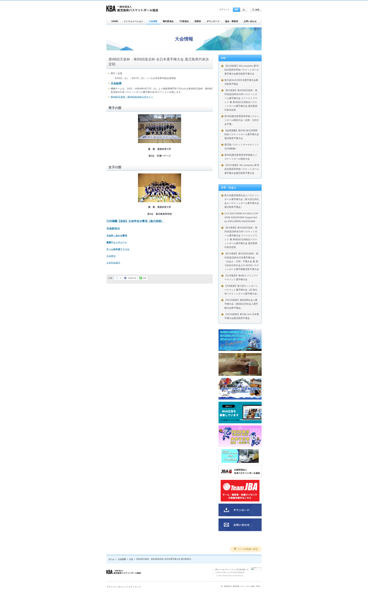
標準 (236, 9)
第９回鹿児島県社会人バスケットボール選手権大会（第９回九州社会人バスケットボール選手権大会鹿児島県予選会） (241, 201)
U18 (223, 58)
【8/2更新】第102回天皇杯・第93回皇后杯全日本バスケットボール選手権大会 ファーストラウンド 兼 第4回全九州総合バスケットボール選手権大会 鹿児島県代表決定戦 (240, 100)
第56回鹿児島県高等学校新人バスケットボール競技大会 (240, 156)
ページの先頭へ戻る (247, 549)
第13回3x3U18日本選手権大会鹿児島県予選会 (241, 82)
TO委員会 (184, 21)
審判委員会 (168, 21)
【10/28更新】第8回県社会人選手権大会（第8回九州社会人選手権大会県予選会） (241, 304)
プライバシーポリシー (116, 587)
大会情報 (153, 21)
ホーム (112, 559)
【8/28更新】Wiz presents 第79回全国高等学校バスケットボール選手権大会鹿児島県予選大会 (241, 69)
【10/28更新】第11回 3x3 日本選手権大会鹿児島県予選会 (241, 316)
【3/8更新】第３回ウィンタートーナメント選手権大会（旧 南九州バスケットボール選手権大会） (241, 289)
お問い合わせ (250, 21)
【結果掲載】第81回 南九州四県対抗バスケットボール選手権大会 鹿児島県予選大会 (241, 134)
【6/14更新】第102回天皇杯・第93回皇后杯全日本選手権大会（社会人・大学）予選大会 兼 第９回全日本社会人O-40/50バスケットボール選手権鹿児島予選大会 (241, 261)
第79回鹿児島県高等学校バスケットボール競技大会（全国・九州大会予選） (241, 120)
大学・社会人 (228, 187)
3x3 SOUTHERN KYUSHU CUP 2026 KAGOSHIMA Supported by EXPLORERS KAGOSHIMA (241, 217)
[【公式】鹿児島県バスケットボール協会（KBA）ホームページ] (132, 9)
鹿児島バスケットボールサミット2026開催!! (241, 146)
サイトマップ (135, 587)
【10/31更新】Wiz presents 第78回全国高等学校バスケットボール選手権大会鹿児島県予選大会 (241, 169)
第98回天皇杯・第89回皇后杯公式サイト (132, 96)
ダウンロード (213, 21)
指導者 (197, 21)
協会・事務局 (231, 21)
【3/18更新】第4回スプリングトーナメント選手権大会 (241, 277)
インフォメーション (133, 21)
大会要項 (111, 255)
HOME (114, 21)
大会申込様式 (113, 262)
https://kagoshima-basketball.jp (230, 575)
